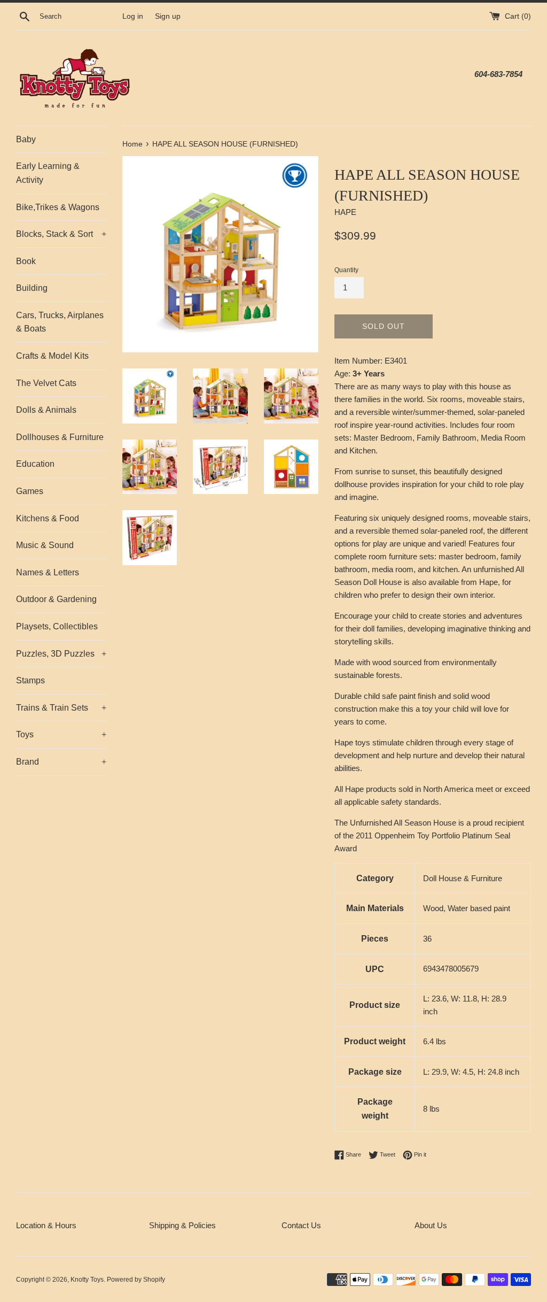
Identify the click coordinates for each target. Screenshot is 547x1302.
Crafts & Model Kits (52, 355)
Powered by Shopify (136, 1279)
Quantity (346, 270)
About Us (431, 1225)
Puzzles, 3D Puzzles (61, 653)
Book (26, 261)
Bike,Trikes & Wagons (57, 207)
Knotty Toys (87, 1279)
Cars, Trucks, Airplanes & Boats (60, 322)
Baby (26, 139)
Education (35, 463)
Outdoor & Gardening (56, 599)
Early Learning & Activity (48, 172)
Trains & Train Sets (61, 707)
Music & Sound (45, 545)
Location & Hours (46, 1225)
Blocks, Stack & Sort (61, 233)
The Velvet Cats (46, 383)
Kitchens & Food (47, 518)
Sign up (168, 16)
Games (29, 491)
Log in (132, 16)
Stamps (30, 680)
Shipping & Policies (182, 1225)
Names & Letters (47, 572)
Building (32, 287)
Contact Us (301, 1225)
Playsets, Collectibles (57, 626)
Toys (61, 734)
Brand (61, 761)
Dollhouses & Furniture (60, 437)
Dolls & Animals (46, 409)
